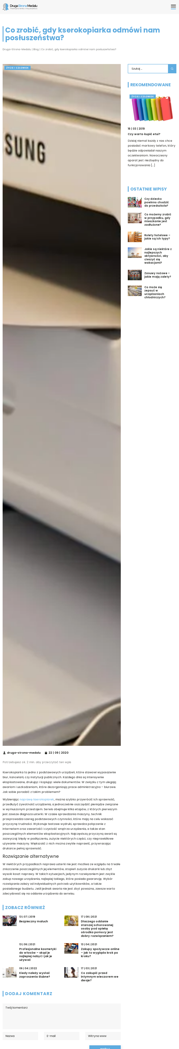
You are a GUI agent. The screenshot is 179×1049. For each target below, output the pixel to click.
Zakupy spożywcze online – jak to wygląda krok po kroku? (100, 952)
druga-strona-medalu (24, 752)
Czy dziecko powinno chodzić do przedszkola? (156, 202)
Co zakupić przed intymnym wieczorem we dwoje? (99, 976)
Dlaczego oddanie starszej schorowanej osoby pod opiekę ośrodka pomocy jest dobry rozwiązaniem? (97, 929)
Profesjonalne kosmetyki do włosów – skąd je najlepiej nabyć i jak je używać (37, 954)
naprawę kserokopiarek (37, 799)
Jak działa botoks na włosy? (149, 134)
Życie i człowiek (17, 67)
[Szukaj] (172, 68)
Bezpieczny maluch (33, 921)
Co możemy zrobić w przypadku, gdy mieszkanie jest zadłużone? (157, 219)
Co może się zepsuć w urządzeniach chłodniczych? (155, 292)
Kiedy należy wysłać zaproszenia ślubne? (34, 975)
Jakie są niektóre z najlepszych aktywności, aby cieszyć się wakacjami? (158, 256)
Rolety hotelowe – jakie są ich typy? (157, 237)
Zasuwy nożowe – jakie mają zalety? (157, 275)
